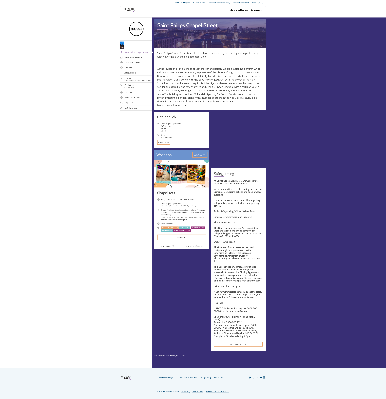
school (160, 94)
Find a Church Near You (238, 10)
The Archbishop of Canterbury (219, 3)
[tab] (167, 246)
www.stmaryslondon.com (172, 105)
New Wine (168, 56)
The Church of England (182, 3)
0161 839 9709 (166, 137)
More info (181, 237)
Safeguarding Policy (238, 344)
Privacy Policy (185, 392)
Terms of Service (197, 392)
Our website (163, 142)
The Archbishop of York (241, 3)
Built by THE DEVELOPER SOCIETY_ (217, 392)
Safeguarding (257, 10)
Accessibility (218, 378)
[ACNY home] (129, 9)
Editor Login (256, 3)
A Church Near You (199, 3)
